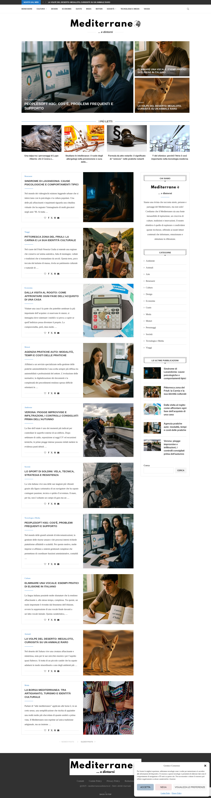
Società (110, 9)
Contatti (80, 781)
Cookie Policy (165, 793)
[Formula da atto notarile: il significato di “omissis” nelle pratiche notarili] (127, 138)
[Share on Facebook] (48, 218)
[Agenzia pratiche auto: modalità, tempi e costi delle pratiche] (108, 370)
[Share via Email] (58, 218)
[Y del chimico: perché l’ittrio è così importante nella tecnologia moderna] (170, 138)
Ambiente (150, 261)
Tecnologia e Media (130, 9)
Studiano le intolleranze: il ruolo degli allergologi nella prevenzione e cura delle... (84, 158)
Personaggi (151, 327)
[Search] (188, 9)
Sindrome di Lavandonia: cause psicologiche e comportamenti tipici (175, 374)
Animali (149, 267)
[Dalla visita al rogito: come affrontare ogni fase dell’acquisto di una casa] (108, 310)
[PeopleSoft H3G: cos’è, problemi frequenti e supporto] (77, 77)
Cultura (41, 9)
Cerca (147, 465)
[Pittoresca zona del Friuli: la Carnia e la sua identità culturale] (108, 253)
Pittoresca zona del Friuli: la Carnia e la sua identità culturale (175, 390)
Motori (99, 9)
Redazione (129, 781)
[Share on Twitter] (52, 218)
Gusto (79, 9)
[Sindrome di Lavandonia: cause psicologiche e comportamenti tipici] (108, 197)
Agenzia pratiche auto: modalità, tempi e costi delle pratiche (175, 426)
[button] (205, 765)
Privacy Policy (177, 793)
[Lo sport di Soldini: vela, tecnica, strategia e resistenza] (108, 485)
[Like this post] (45, 218)
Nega (163, 787)
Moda (88, 9)
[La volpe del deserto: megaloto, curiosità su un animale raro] (162, 95)
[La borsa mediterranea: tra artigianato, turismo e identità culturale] (108, 708)
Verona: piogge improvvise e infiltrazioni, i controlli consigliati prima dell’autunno (51, 416)
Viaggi (147, 9)
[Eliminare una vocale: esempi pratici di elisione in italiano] (162, 58)
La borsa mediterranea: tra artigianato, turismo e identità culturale (83, 2)
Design (54, 9)
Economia (66, 9)
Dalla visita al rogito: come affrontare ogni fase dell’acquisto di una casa (52, 296)
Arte (148, 274)
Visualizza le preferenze (190, 787)
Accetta (145, 787)
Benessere (27, 9)
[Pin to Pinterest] (55, 218)
